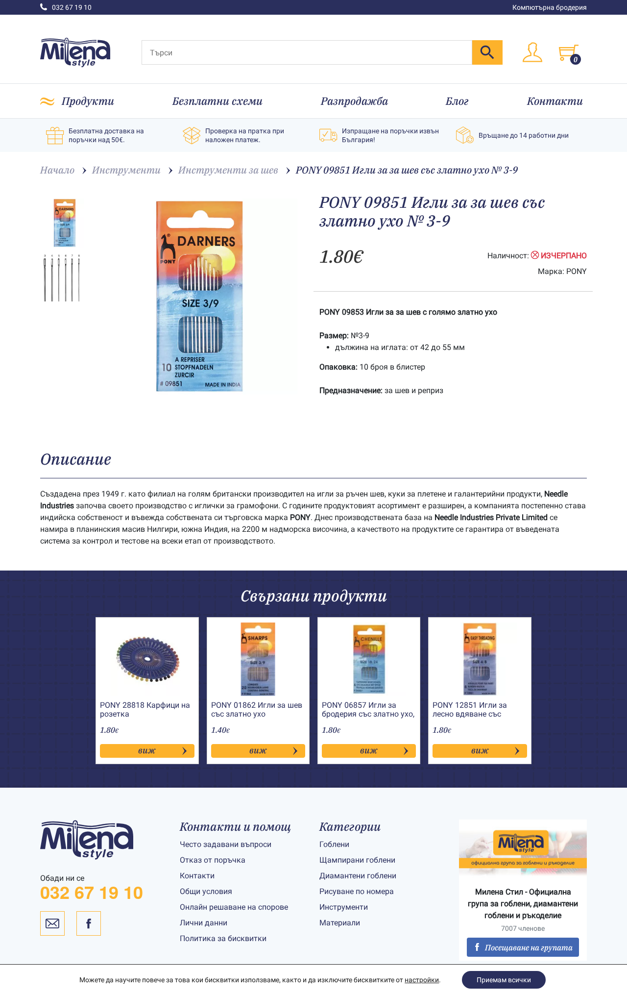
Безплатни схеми (217, 101)
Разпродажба (354, 101)
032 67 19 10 (72, 7)
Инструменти (343, 907)
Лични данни (203, 922)
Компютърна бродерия (549, 7)
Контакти (555, 101)
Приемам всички (504, 980)
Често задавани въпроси (225, 844)
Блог (457, 101)
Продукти (88, 101)
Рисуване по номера (356, 891)
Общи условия (206, 891)
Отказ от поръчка (212, 860)
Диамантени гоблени (357, 875)
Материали (339, 922)
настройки (422, 980)
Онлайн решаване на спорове (234, 907)
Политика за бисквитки (223, 938)
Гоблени (334, 844)
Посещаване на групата (529, 947)
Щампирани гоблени (357, 860)
